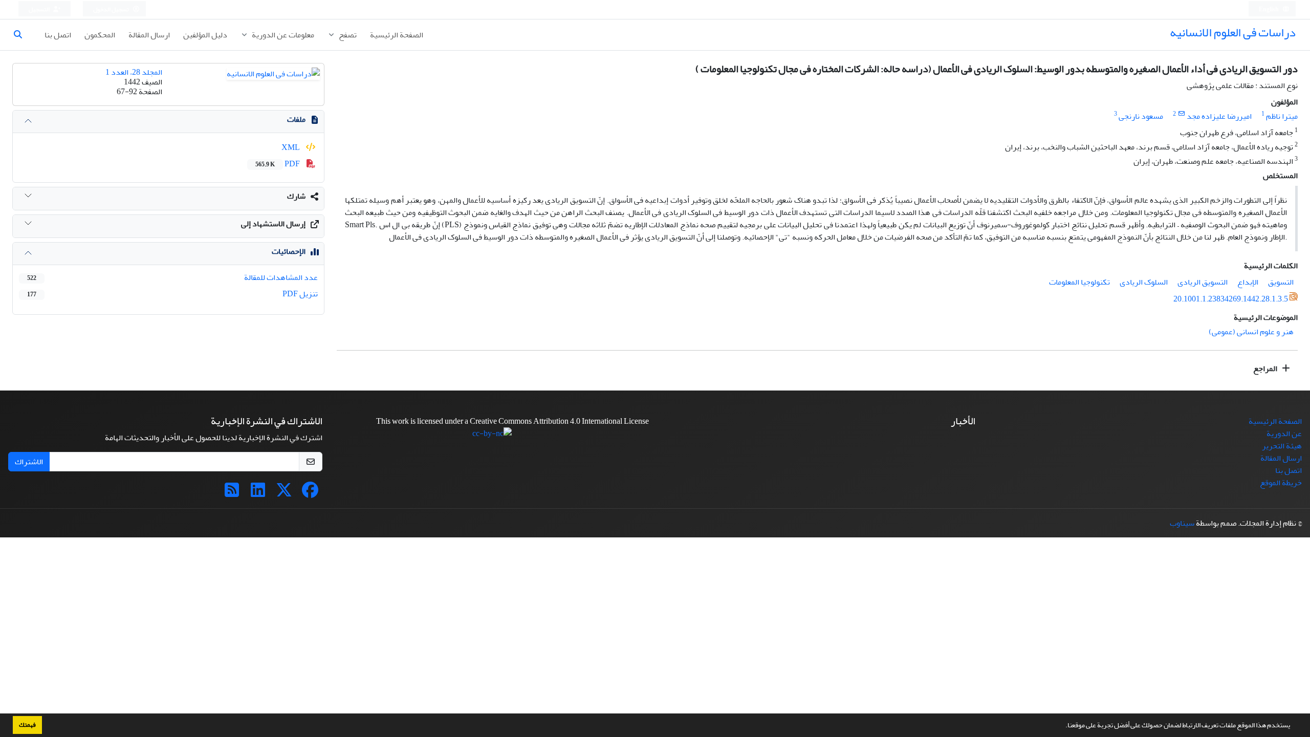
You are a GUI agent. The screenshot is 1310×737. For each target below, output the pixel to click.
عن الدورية (1284, 433)
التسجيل (40, 9)
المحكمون (99, 34)
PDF (278, 163)
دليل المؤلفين (205, 34)
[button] (1062, 726)
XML (291, 147)
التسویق (1281, 282)
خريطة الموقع (1281, 482)
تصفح (347, 34)
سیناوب (1182, 523)
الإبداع (1247, 282)
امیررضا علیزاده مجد (1219, 116)
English (1269, 9)
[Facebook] (310, 493)
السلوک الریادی (1144, 282)
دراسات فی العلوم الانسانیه (1233, 32)
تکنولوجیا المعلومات (1079, 282)
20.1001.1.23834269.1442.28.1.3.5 (1230, 299)
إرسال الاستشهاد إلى (273, 223)
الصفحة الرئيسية (396, 34)
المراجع (1266, 368)
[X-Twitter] (284, 493)
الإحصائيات (288, 251)
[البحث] (22, 35)
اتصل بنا (58, 34)
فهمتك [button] (27, 725)
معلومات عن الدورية (282, 34)
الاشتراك (29, 461)
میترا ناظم (1282, 116)
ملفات (296, 119)
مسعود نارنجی (1141, 116)
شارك (296, 196)
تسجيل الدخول (111, 9)
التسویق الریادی (1202, 282)
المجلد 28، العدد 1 (133, 72)
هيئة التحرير (1282, 445)
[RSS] (232, 493)
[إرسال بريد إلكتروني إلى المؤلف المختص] (1181, 114)
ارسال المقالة (149, 34)
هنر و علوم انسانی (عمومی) (1251, 331)
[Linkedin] (258, 493)
